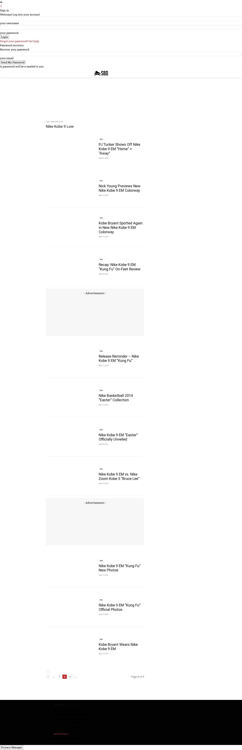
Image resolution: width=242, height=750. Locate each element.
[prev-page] (48, 671)
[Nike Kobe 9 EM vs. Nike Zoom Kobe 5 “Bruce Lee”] (70, 476)
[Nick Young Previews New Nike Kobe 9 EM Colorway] (70, 188)
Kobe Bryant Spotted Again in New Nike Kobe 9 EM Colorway (121, 227)
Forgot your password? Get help (19, 41)
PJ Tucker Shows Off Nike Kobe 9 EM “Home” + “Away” (119, 148)
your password (9, 32)
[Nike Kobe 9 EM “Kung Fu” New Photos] (70, 567)
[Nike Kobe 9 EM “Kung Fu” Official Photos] (70, 607)
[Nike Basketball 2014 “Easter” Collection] (70, 397)
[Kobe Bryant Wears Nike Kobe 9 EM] (70, 646)
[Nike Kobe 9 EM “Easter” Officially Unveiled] (70, 436)
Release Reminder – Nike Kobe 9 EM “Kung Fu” (119, 358)
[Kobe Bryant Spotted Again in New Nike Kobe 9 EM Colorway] (70, 227)
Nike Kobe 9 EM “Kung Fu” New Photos (120, 568)
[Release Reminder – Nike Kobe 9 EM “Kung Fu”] (70, 358)
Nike (101, 139)
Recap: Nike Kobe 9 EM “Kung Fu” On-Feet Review (119, 267)
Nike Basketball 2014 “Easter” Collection (116, 397)
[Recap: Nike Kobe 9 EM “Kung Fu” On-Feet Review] (70, 266)
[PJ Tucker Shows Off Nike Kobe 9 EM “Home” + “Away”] (70, 148)
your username (9, 23)
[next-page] (75, 677)
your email (6, 58)
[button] (193, 72)
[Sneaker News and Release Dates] (99, 73)
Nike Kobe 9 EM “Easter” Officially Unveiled (118, 437)
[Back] (1, 6)
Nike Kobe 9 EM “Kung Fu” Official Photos (120, 607)
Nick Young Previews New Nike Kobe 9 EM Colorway (119, 188)
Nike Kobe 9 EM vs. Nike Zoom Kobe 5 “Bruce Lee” (119, 476)
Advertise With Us (61, 734)
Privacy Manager (11, 747)
